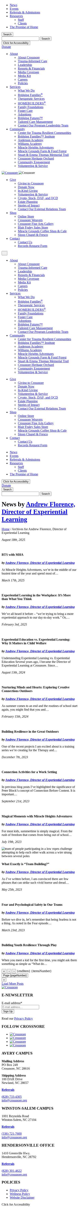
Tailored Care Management (35, 121)
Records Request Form (32, 246)
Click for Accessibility (16, 42)
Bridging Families (30, 95)
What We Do (26, 90)
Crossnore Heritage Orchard (36, 158)
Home (6, 529)
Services (15, 87)
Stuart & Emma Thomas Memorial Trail (43, 155)
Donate (6, 47)
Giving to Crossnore (31, 183)
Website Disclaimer (22, 1197)
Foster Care (25, 110)
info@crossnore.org (14, 1100)
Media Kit (24, 76)
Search (7, 34)
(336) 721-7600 (12, 1133)
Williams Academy (30, 144)
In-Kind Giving (28, 190)
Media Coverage (28, 72)
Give (13, 179)
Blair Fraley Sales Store (33, 227)
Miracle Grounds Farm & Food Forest (42, 151)
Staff (21, 19)
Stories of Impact (29, 205)
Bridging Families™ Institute (36, 136)
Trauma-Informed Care (32, 61)
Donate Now (26, 187)
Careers (23, 79)
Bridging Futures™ (30, 118)
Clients (22, 23)
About (14, 54)
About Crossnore (29, 57)
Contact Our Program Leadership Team (43, 125)
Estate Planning (28, 201)
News (13, 5)
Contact (15, 238)
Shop (13, 212)
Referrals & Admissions (25, 12)
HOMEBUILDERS (32, 103)
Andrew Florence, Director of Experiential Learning (38, 511)
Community (17, 129)
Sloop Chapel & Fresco (33, 235)
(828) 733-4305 (12, 1096)
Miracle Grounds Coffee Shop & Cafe (42, 231)
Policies (23, 83)
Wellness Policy (20, 1194)
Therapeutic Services (31, 98)
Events (14, 8)
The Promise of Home (24, 27)
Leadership (25, 65)
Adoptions (24, 114)
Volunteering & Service (33, 166)
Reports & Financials (31, 68)
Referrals (8, 1126)
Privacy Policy (23, 1018)
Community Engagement (34, 162)
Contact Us (25, 242)
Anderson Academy (30, 140)
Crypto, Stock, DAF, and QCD (38, 198)
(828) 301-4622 (12, 1170)
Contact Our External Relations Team (42, 209)
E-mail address (12, 1003)
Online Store (26, 216)
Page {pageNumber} (15, 975)
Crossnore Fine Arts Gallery (36, 224)
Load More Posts (12, 983)
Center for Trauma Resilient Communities (44, 132)
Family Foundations (30, 107)
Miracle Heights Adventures (36, 147)
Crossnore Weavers (30, 220)
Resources (16, 16)
